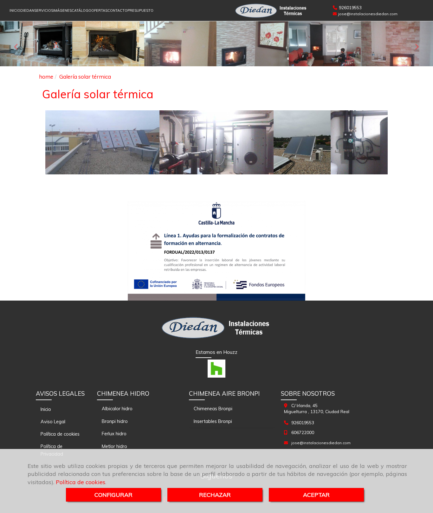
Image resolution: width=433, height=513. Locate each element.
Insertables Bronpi (213, 421)
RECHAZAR (215, 494)
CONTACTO (117, 10)
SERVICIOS (43, 10)
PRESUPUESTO (140, 10)
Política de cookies (80, 482)
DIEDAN (27, 10)
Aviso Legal (53, 422)
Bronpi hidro (115, 421)
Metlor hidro (114, 446)
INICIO (15, 10)
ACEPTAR (316, 494)
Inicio (46, 409)
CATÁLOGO (81, 10)
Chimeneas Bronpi (213, 409)
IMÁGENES (62, 10)
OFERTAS (99, 10)
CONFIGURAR (113, 494)
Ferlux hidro (114, 434)
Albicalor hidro (117, 409)
